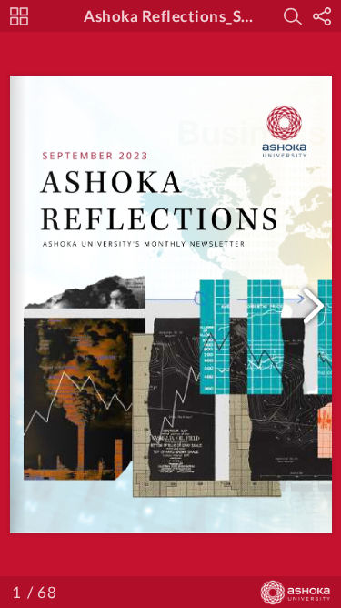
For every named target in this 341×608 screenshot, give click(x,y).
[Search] (293, 16)
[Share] (322, 16)
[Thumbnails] (19, 16)
